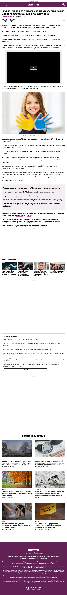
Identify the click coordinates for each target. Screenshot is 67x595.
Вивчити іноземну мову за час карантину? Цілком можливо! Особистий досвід (32, 200)
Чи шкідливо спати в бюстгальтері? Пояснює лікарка (21, 339)
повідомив (17, 39)
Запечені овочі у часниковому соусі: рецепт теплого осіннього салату (27, 349)
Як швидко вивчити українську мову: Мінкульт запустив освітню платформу (32, 188)
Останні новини (10, 336)
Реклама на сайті (13, 556)
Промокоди (43, 558)
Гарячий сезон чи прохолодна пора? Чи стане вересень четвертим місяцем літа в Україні (17, 493)
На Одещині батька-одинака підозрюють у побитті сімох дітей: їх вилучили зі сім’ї (16, 525)
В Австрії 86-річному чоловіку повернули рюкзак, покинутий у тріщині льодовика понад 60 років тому (33, 359)
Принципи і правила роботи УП (29, 558)
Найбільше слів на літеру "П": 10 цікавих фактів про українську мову (29, 192)
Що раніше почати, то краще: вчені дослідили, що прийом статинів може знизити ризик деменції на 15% (33, 354)
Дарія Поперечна (7, 17)
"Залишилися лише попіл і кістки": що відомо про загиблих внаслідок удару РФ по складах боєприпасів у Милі (31, 365)
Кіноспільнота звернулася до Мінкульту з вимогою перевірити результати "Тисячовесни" (48, 525)
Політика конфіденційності (27, 556)
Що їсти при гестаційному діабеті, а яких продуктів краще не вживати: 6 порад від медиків (31, 344)
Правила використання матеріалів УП (48, 556)
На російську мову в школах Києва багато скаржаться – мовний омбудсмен (31, 196)
